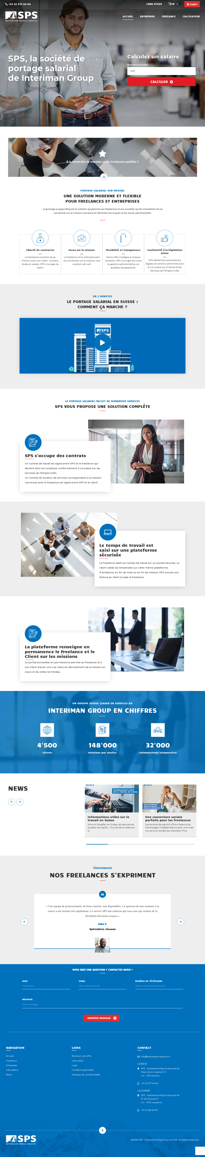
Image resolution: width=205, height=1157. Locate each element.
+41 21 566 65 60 (149, 1110)
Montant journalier (138, 65)
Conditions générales (83, 1070)
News (9, 1074)
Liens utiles (154, 4)
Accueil (128, 16)
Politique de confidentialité (86, 1074)
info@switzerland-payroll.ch (155, 1056)
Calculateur (191, 16)
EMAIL (82, 981)
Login (193, 4)
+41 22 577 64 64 (19, 4)
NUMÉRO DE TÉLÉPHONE (148, 981)
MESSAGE (27, 999)
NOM (24, 981)
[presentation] (11, 801)
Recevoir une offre (81, 1056)
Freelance (169, 16)
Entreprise (147, 16)
